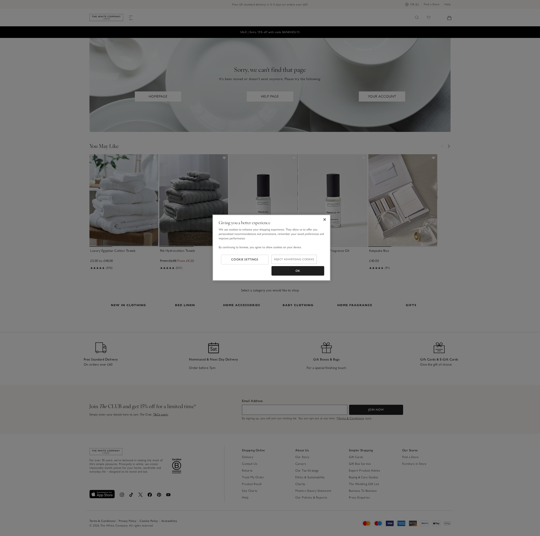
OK (298, 271)
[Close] (324, 219)
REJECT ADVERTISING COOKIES (294, 259)
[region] (271, 247)
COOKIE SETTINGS (244, 259)
